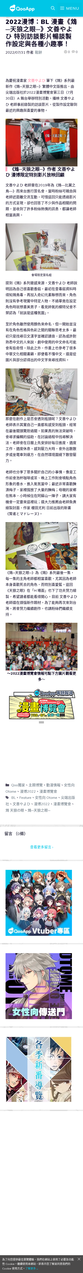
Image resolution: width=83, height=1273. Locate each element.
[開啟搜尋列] (53, 8)
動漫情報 (53, 785)
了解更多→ (32, 1268)
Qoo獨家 (18, 785)
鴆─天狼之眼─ (39, 810)
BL (13, 797)
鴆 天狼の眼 (15, 810)
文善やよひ (21, 804)
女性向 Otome (46, 797)
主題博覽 (36, 785)
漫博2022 (28, 791)
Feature (25, 797)
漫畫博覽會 (48, 791)
